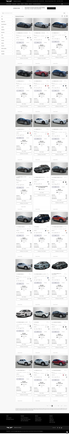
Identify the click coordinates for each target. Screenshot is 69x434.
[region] (24, 52)
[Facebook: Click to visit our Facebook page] (58, 427)
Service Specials (38, 420)
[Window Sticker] (31, 184)
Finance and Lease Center (25, 419)
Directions (51, 420)
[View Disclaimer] (23, 40)
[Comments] (31, 39)
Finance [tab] (27, 42)
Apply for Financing (24, 420)
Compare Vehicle (20, 63)
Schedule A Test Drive (24, 58)
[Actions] (31, 33)
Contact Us (51, 419)
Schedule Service (38, 419)
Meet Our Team (52, 422)
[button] (31, 24)
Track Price (24, 143)
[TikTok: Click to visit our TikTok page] (61, 427)
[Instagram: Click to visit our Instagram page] (59, 427)
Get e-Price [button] (24, 151)
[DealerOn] (8, 431)
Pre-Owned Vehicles (10, 419)
